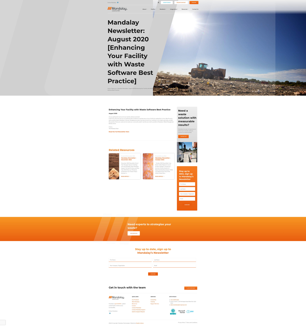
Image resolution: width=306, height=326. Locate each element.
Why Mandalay (135, 301)
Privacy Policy (181, 322)
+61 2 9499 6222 (191, 288)
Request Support (181, 2)
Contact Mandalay (136, 307)
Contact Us (195, 9)
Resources (185, 9)
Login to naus (166, 2)
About (144, 9)
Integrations (173, 9)
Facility (153, 9)
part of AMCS (118, 303)
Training (153, 301)
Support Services (155, 303)
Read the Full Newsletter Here (119, 132)
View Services (133, 233)
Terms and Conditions (191, 322)
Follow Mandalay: (112, 2)
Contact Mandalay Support (138, 309)
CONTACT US (183, 136)
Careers (134, 305)
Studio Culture (140, 323)
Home (109, 88)
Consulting (153, 299)
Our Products (135, 299)
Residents (162, 9)
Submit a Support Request (138, 311)
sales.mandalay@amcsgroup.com (178, 304)
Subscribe (187, 204)
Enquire (194, 2)
